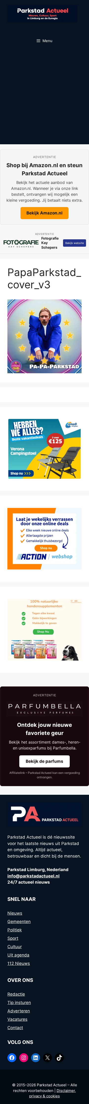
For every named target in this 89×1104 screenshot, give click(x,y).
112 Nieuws (18, 963)
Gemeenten (19, 921)
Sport (12, 938)
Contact (15, 1027)
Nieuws (14, 913)
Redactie (16, 994)
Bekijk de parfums (44, 761)
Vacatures (17, 1019)
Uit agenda (18, 955)
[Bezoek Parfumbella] (44, 708)
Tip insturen (19, 1002)
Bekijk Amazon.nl (44, 213)
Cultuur (14, 946)
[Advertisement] (44, 97)
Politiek (14, 929)
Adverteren (18, 1010)
